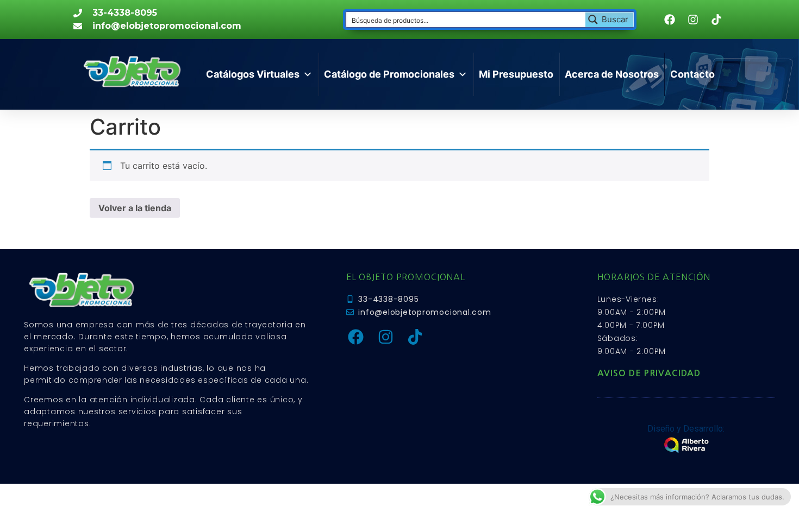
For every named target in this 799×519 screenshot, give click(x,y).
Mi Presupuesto (516, 74)
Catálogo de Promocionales (389, 74)
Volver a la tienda (134, 207)
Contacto (692, 74)
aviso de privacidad (649, 373)
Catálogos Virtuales (252, 74)
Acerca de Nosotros (612, 74)
